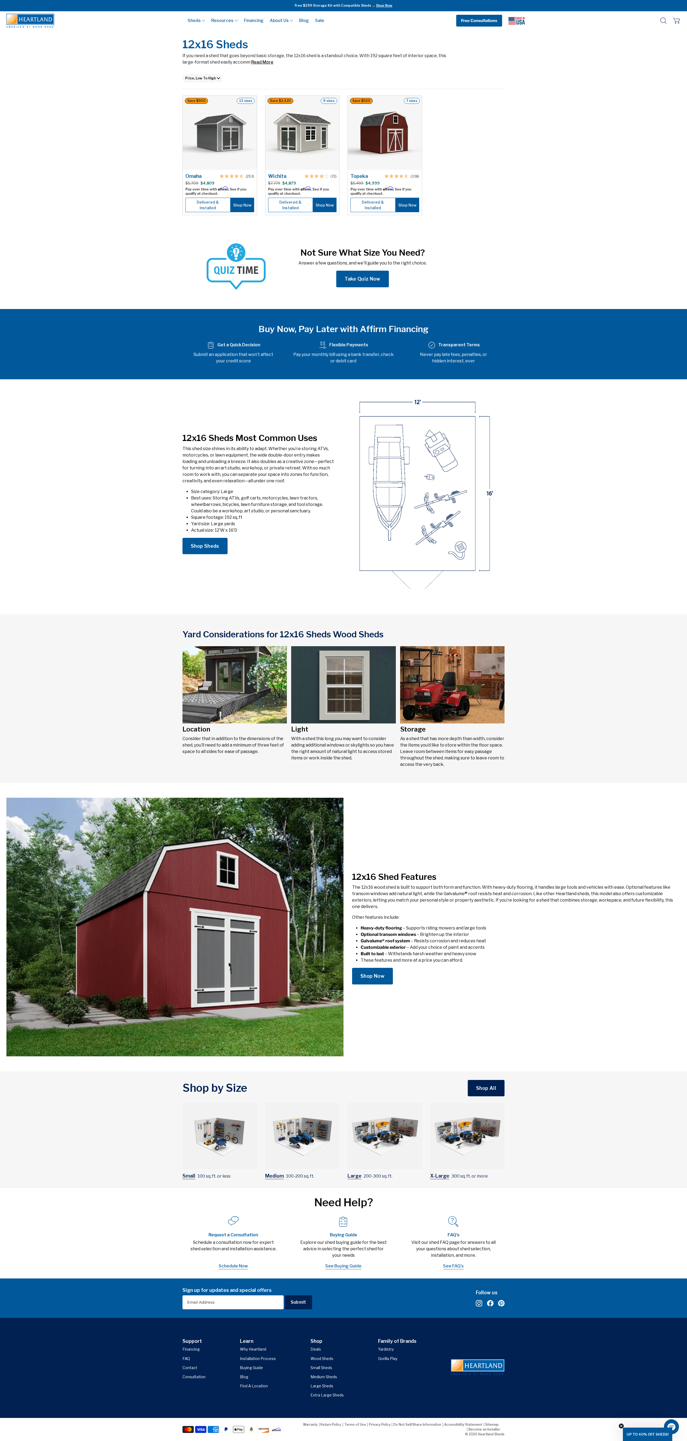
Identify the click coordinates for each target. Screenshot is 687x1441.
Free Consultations (479, 20)
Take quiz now (363, 279)
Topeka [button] (359, 176)
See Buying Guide (343, 1266)
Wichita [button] (277, 176)
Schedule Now (233, 1266)
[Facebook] (490, 1303)
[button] (196, 20)
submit (298, 1302)
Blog (304, 20)
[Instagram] (479, 1303)
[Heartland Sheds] (30, 21)
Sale (319, 20)
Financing (254, 20)
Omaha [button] (193, 176)
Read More (262, 62)
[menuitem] (196, 20)
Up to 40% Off (367, 5)
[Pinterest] (501, 1303)
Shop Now (372, 976)
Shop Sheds (205, 546)
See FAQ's (453, 1266)
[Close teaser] (621, 1426)
